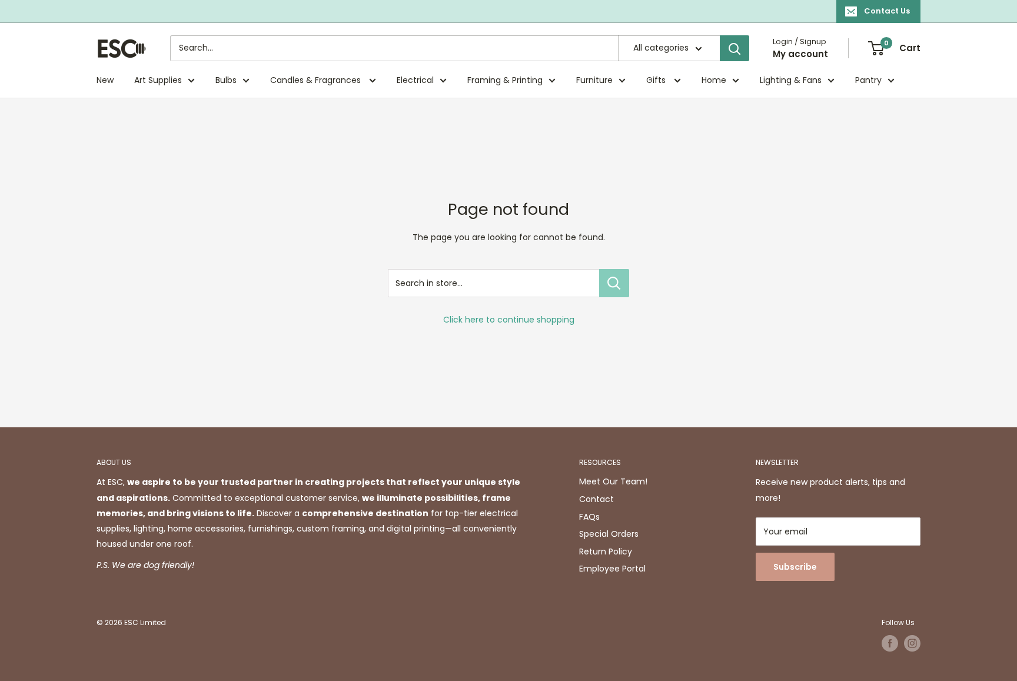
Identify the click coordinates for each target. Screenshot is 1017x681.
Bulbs (226, 80)
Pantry (868, 80)
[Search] (734, 48)
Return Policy (605, 551)
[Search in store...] (614, 283)
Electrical (415, 80)
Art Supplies (158, 80)
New (105, 80)
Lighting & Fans (791, 80)
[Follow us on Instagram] (912, 643)
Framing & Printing (505, 80)
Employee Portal (612, 568)
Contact (596, 499)
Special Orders (609, 534)
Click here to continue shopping (508, 319)
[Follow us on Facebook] (890, 643)
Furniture (594, 80)
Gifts (657, 80)
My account (800, 54)
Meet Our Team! (613, 481)
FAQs (589, 517)
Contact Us (887, 10)
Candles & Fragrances (316, 80)
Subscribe (795, 567)
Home (714, 80)
